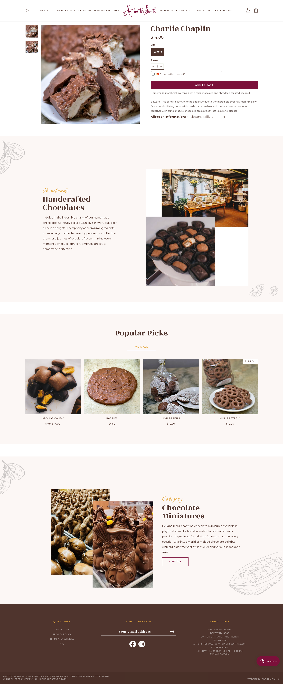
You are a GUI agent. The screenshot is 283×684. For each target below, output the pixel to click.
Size (153, 45)
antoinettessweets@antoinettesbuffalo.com (219, 644)
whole (158, 51)
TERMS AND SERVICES (62, 639)
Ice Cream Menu (222, 10)
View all (141, 346)
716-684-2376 (219, 640)
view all (175, 561)
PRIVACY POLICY (62, 634)
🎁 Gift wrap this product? (170, 74)
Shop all (46, 10)
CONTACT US (62, 629)
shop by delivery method (176, 10)
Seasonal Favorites (106, 10)
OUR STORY (203, 10)
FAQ (62, 643)
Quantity (155, 60)
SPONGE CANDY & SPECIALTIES (74, 10)
